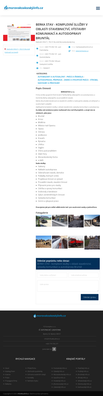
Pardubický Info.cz (60, 368)
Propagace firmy (11, 381)
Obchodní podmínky (34, 371)
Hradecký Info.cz (59, 381)
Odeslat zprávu (89, 297)
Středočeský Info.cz (85, 381)
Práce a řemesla (75, 76)
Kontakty (30, 377)
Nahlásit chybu (32, 381)
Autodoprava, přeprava (50, 80)
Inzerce (7, 374)
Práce (7, 377)
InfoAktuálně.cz (23, 393)
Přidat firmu (31, 368)
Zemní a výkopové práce (76, 80)
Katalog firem (10, 371)
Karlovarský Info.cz (84, 387)
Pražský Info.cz (83, 371)
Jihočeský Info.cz (84, 374)
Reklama (8, 384)
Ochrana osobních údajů (36, 374)
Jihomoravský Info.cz (61, 384)
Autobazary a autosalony (51, 76)
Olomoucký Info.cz (84, 384)
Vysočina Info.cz (59, 377)
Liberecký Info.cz (60, 387)
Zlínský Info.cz (83, 377)
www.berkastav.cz (82, 51)
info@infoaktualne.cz (52, 339)
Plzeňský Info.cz (83, 368)
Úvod (7, 368)
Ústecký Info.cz (59, 371)
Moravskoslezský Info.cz (62, 374)
